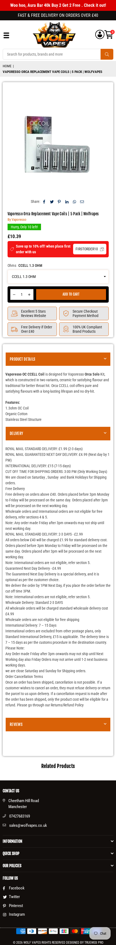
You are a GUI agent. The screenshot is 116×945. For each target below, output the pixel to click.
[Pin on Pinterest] (59, 201)
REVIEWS (16, 724)
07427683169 (19, 816)
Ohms (25, 265)
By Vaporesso (17, 219)
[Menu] (6, 36)
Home (7, 66)
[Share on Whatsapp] (75, 201)
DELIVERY (16, 433)
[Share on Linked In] (67, 201)
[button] (108, 34)
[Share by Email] (82, 201)
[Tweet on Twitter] (52, 201)
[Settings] (99, 34)
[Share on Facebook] (44, 201)
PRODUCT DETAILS (22, 359)
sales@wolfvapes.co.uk (28, 825)
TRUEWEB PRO (93, 942)
